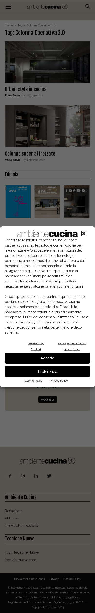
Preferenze (47, 371)
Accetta (47, 358)
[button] (83, 233)
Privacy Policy (59, 380)
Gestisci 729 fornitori (36, 346)
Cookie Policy (33, 380)
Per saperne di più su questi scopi (72, 346)
